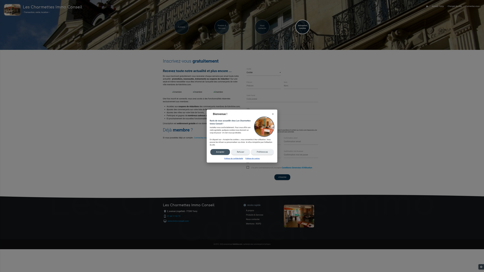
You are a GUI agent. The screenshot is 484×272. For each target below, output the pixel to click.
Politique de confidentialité (233, 158)
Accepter (220, 152)
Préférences (262, 152)
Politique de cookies (252, 158)
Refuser (240, 152)
